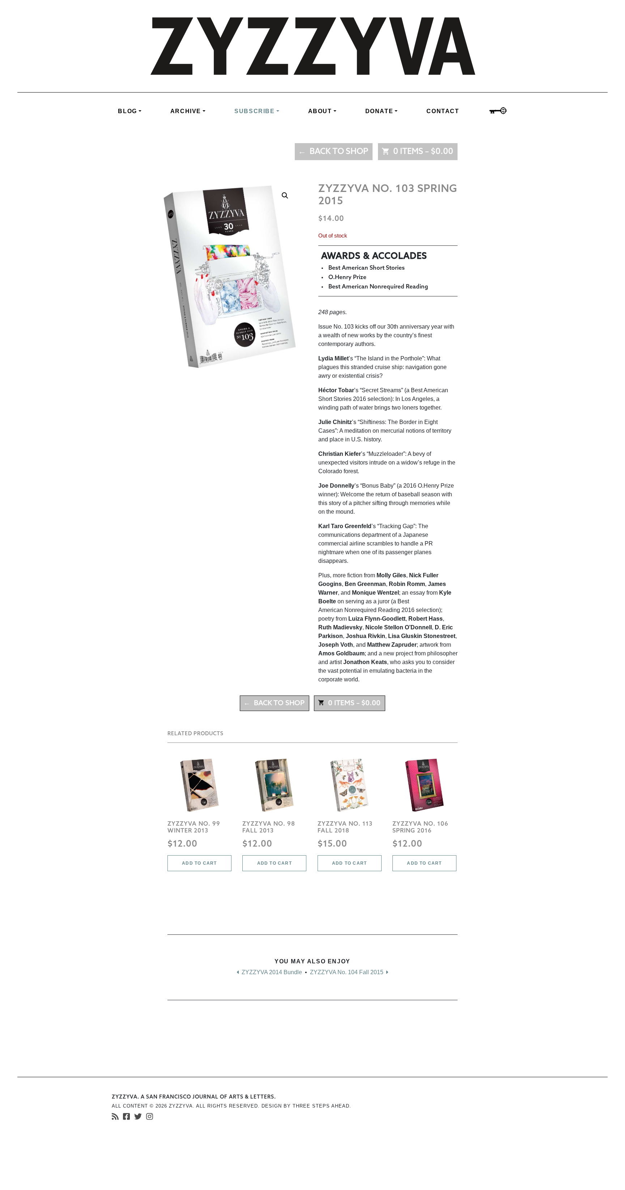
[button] (285, 195)
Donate (379, 111)
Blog (127, 111)
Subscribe (254, 111)
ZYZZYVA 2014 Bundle (271, 972)
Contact (442, 111)
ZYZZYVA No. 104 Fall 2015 (347, 972)
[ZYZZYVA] (312, 46)
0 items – (421, 152)
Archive (185, 111)
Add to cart (199, 863)
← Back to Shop (333, 152)
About (320, 111)
